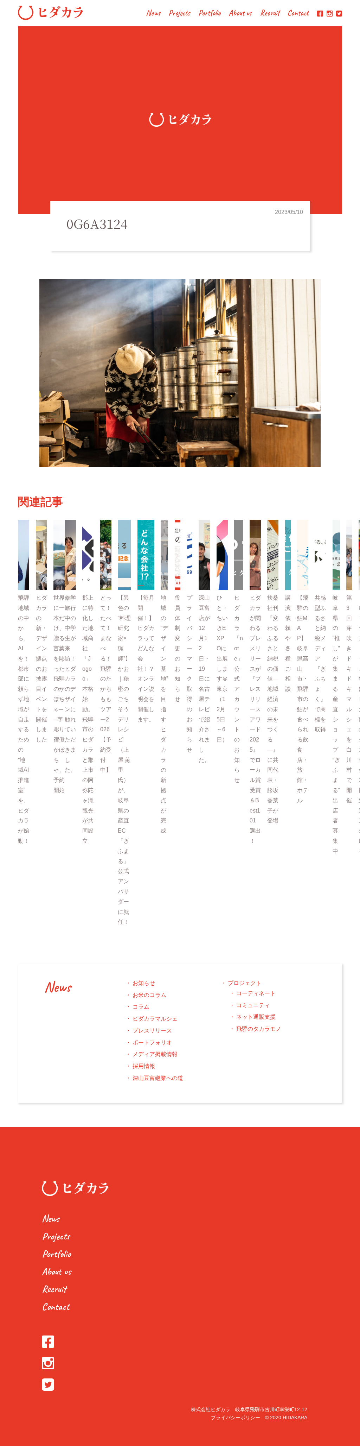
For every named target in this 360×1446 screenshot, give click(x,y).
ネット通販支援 (256, 1017)
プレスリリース (152, 1031)
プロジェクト (245, 983)
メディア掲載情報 (155, 1054)
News (153, 13)
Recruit (269, 13)
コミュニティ (253, 1005)
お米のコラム (149, 995)
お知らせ (144, 983)
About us (240, 13)
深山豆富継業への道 (158, 1078)
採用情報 (144, 1066)
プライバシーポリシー (235, 1417)
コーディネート (256, 993)
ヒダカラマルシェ (155, 1019)
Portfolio (209, 13)
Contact (298, 13)
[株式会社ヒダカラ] (50, 18)
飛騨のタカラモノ (258, 1029)
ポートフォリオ (152, 1043)
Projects (179, 13)
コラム (141, 1007)
